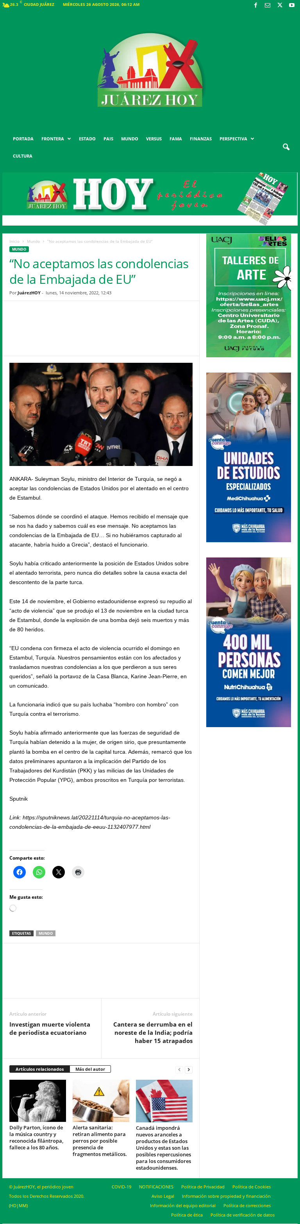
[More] (162, 334)
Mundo (33, 241)
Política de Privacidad (203, 1187)
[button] (286, 147)
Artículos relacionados (40, 1069)
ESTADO (87, 139)
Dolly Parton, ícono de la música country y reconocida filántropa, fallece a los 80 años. (36, 1137)
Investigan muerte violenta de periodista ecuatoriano (49, 1028)
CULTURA (22, 156)
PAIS (108, 139)
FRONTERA (52, 139)
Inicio (14, 241)
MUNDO (129, 139)
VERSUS (154, 139)
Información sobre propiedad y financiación (226, 1196)
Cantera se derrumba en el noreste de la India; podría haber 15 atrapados (153, 1032)
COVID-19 (121, 1187)
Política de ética (187, 1215)
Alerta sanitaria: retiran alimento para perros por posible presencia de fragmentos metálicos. (100, 1141)
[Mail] (267, 5)
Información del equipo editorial (183, 1205)
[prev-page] (179, 1069)
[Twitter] (279, 5)
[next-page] (189, 1069)
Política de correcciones (247, 1205)
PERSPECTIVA (233, 139)
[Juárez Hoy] (150, 70)
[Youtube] (291, 5)
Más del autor (90, 1069)
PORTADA (23, 139)
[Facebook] (255, 5)
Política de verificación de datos (243, 1215)
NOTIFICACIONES (156, 1187)
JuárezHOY (29, 293)
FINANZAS (201, 139)
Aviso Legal (163, 1196)
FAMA (176, 139)
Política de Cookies (251, 1187)
